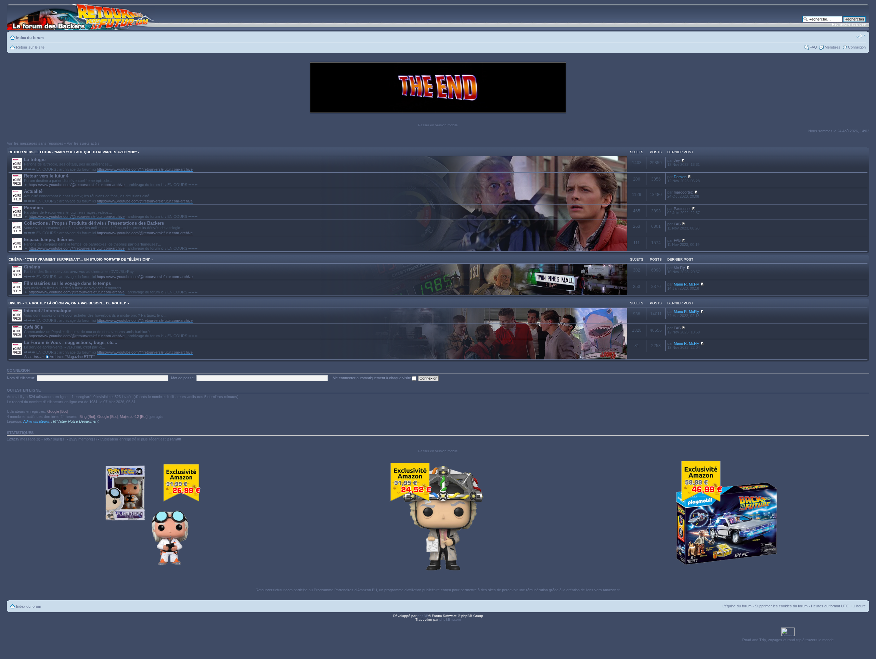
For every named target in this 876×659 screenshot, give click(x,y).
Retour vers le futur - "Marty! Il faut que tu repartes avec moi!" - (74, 152)
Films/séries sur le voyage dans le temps (67, 283)
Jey (677, 160)
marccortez (683, 192)
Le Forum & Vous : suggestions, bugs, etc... (70, 342)
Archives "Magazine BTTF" (72, 357)
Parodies (33, 207)
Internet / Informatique (47, 310)
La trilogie (35, 159)
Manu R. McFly (686, 284)
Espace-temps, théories (49, 239)
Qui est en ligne (24, 390)
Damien (680, 177)
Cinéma (32, 266)
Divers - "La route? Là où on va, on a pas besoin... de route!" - (69, 303)
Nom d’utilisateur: (21, 378)
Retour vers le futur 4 (46, 176)
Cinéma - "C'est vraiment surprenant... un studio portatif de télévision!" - (81, 259)
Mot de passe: (183, 378)
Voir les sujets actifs (83, 143)
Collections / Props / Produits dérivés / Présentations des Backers (94, 223)
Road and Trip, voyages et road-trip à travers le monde (788, 640)
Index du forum (30, 38)
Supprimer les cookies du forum (781, 606)
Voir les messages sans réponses (35, 143)
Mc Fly (679, 268)
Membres (832, 47)
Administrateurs (36, 421)
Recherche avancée (849, 24)
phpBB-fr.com (450, 619)
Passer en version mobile (438, 125)
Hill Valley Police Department (75, 421)
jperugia (156, 416)
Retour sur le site (30, 47)
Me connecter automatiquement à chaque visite (372, 378)
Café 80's (33, 327)
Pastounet (682, 209)
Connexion (857, 47)
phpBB (422, 616)
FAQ (813, 47)
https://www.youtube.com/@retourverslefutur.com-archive (145, 169)
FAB (677, 224)
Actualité (33, 191)
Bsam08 (174, 439)
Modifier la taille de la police (861, 36)
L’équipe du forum (736, 606)
